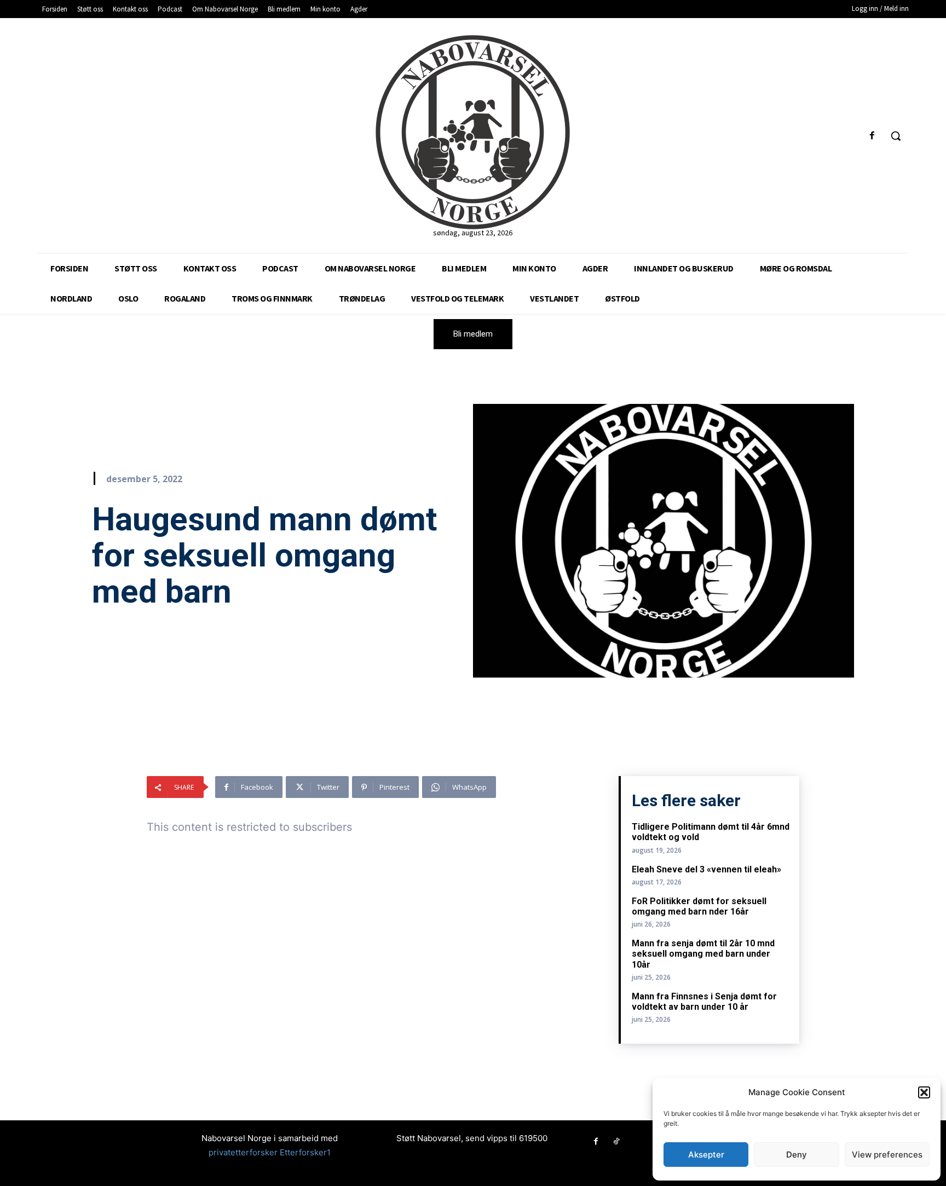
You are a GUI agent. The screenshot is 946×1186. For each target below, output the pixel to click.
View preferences (887, 1154)
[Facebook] (872, 136)
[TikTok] (616, 1141)
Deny (796, 1154)
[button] (924, 1092)
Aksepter (706, 1154)
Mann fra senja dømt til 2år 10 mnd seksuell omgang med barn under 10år (703, 953)
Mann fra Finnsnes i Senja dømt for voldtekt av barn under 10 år (704, 1001)
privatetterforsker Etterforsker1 (270, 1152)
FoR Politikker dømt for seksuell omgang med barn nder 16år (699, 906)
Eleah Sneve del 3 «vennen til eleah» (706, 869)
